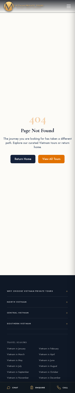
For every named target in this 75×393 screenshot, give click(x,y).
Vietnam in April (47, 354)
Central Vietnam (18, 312)
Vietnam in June (46, 360)
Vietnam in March (16, 354)
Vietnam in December (49, 377)
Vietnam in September (18, 372)
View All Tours (51, 159)
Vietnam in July (14, 366)
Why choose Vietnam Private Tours (30, 291)
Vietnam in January (16, 348)
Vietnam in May (14, 360)
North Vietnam (17, 301)
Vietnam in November (18, 377)
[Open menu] (69, 6)
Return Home (23, 159)
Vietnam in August (48, 366)
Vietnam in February (49, 348)
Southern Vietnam (19, 323)
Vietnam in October (48, 372)
